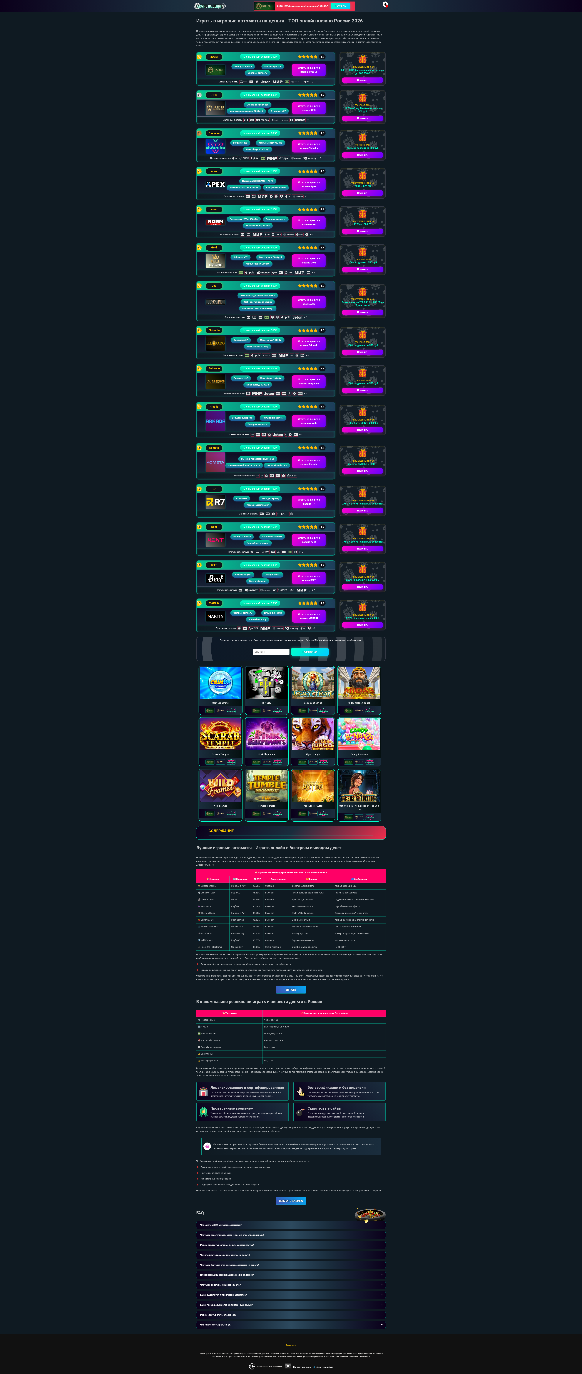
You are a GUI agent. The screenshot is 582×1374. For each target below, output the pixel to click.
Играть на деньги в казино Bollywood (309, 381)
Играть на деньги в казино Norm (309, 222)
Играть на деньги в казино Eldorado (309, 343)
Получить (340, 6)
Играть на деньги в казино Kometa (309, 462)
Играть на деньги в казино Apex (309, 184)
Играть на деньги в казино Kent (309, 539)
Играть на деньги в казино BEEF (309, 578)
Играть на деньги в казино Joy (309, 301)
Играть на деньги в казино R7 (309, 501)
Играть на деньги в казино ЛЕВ (309, 108)
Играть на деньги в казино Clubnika (309, 146)
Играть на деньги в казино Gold (309, 260)
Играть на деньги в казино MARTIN (309, 616)
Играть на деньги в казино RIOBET (309, 69)
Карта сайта (291, 1345)
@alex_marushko (324, 1367)
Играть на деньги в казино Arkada (309, 421)
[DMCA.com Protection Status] (288, 1366)
